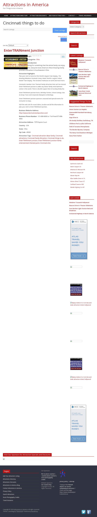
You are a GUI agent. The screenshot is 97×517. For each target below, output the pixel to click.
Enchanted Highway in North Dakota (85, 87)
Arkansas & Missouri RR (77, 169)
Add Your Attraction (57, 15)
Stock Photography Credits (11, 497)
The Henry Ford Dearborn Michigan (81, 133)
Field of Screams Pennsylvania (79, 126)
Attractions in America (26, 4)
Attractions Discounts (9, 482)
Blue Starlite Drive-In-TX (77, 178)
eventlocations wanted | (49, 476)
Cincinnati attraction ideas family (43, 136)
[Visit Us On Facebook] (89, 510)
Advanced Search (62, 36)
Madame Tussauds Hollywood (84, 61)
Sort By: (5, 45)
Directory (64, 40)
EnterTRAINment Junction (24, 50)
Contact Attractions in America (12, 488)
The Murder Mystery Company (79, 130)
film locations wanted (47, 474)
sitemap (71, 481)
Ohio (38, 59)
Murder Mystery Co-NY (77, 187)
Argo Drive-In (73, 117)
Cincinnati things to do (56, 138)
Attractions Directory (19, 15)
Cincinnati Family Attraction (37, 138)
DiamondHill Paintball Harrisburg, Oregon (80, 113)
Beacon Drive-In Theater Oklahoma (84, 70)
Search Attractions (8, 494)
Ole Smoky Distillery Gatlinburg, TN (81, 120)
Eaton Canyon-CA (75, 167)
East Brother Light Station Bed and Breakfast (84, 76)
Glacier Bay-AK (74, 175)
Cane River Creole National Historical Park (84, 93)
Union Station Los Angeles (78, 109)
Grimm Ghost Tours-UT (77, 181)
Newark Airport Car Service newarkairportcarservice (67, 486)
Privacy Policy (7, 491)
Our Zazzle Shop (46, 485)
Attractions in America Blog (11, 485)
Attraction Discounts (38, 15)
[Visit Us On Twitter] (83, 510)
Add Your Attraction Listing (11, 476)
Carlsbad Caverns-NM (77, 184)
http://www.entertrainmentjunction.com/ (33, 113)
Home (6, 15)
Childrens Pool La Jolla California (80, 123)
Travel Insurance (85, 15)
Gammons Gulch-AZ (76, 164)
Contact (71, 15)
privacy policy (64, 481)
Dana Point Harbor (75, 136)
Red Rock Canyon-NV (76, 172)
